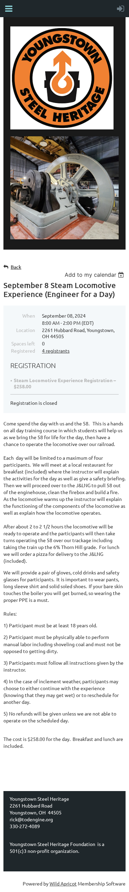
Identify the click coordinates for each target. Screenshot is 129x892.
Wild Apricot (63, 883)
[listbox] (95, 275)
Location (25, 330)
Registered (23, 350)
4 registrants (55, 350)
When (28, 315)
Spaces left (23, 343)
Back (16, 267)
